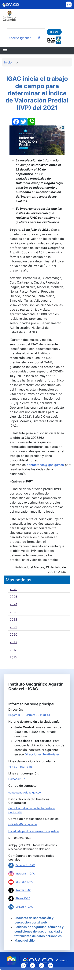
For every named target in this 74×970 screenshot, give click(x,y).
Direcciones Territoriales (42, 754)
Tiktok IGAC (23, 898)
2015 (13, 657)
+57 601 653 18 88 (20, 766)
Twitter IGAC (23, 890)
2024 (13, 604)
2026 (13, 589)
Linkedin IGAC (24, 906)
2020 (13, 634)
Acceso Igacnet (20, 38)
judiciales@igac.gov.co (22, 824)
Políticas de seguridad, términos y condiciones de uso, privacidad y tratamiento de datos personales (39, 931)
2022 (13, 619)
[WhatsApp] (31, 121)
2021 (13, 627)
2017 (13, 650)
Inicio (8, 62)
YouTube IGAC (24, 881)
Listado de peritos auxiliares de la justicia (33, 831)
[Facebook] (16, 121)
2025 (13, 597)
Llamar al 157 (16, 778)
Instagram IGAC (25, 873)
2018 (13, 642)
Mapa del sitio (24, 940)
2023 (13, 612)
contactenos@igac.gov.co (45, 465)
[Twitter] (24, 121)
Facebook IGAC (25, 865)
